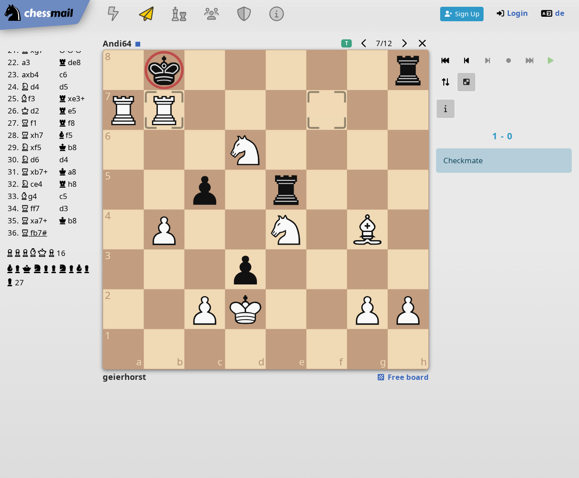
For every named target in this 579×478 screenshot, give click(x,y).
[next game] (404, 43)
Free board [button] (407, 377)
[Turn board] (445, 82)
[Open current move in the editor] (466, 82)
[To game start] (445, 61)
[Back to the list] (422, 43)
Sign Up (467, 13)
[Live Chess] (113, 14)
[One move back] (466, 61)
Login (517, 13)
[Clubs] (244, 14)
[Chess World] (178, 14)
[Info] (277, 14)
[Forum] (211, 14)
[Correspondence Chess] (146, 14)
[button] (11, 253)
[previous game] (364, 43)
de (560, 13)
